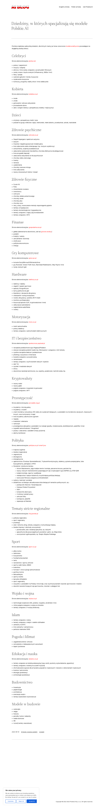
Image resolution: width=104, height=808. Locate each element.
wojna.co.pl (33, 598)
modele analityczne (72, 46)
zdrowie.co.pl (33, 135)
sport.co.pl (32, 547)
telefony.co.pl (33, 279)
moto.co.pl (32, 322)
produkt (41, 732)
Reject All (21, 801)
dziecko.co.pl (33, 659)
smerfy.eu (42, 445)
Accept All (32, 801)
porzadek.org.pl (34, 403)
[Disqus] (52, 762)
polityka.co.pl (33, 445)
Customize (10, 801)
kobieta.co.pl (33, 94)
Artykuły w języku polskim (29, 732)
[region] (21, 796)
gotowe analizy (46, 231)
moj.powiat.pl (33, 513)
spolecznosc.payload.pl (37, 343)
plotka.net (32, 61)
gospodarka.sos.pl (35, 227)
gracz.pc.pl (32, 258)
